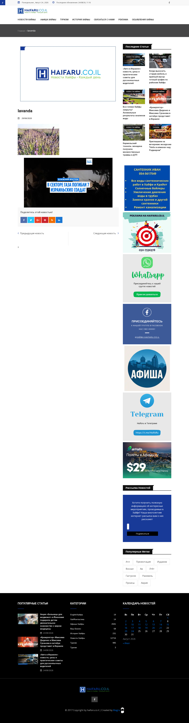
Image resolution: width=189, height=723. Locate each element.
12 (146, 624)
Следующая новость (104, 233)
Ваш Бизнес (93, 629)
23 (126, 631)
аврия (144, 582)
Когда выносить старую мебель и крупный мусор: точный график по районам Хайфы (158, 77)
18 (139, 627)
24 (132, 631)
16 (126, 627)
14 (160, 624)
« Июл (126, 643)
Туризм (64, 19)
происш (130, 582)
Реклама (123, 19)
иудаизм (162, 561)
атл (128, 561)
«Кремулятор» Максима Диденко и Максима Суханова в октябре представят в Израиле (159, 113)
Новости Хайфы (27, 19)
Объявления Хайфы (143, 19)
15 (167, 624)
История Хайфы (81, 19)
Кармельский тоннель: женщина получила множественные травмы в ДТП (132, 149)
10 (132, 624)
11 (139, 624)
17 (132, 627)
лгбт (151, 568)
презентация (143, 561)
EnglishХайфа (93, 615)
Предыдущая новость (32, 233)
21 (160, 627)
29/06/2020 (27, 118)
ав (141, 568)
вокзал (130, 568)
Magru (117, 710)
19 (146, 627)
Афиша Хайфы (48, 19)
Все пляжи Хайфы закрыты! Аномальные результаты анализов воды (134, 113)
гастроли (131, 575)
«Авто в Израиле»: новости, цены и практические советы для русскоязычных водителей (51, 660)
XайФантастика (93, 619)
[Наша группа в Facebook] (169, 3)
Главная (21, 31)
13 (153, 624)
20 (153, 627)
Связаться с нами (104, 19)
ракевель (147, 575)
